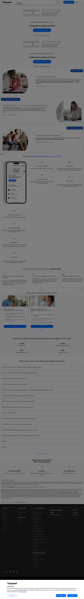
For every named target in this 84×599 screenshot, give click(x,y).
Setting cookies (12, 595)
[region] (42, 589)
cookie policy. (23, 591)
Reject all (61, 595)
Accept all (72, 595)
